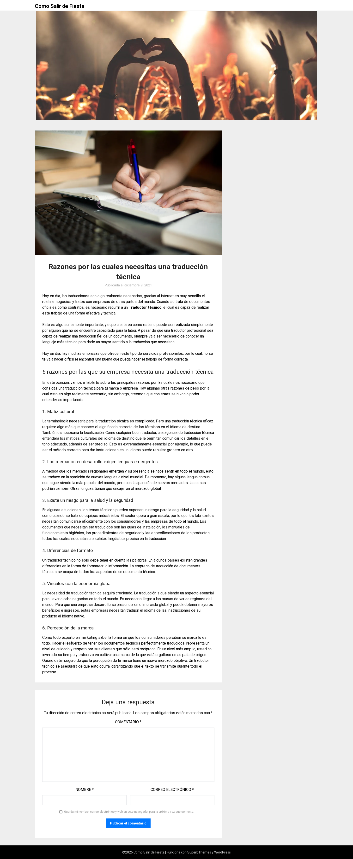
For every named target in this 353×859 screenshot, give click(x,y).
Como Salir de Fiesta (59, 6)
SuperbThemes (199, 852)
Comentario (128, 722)
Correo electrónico (172, 789)
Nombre (84, 789)
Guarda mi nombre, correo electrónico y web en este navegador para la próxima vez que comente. (129, 811)
